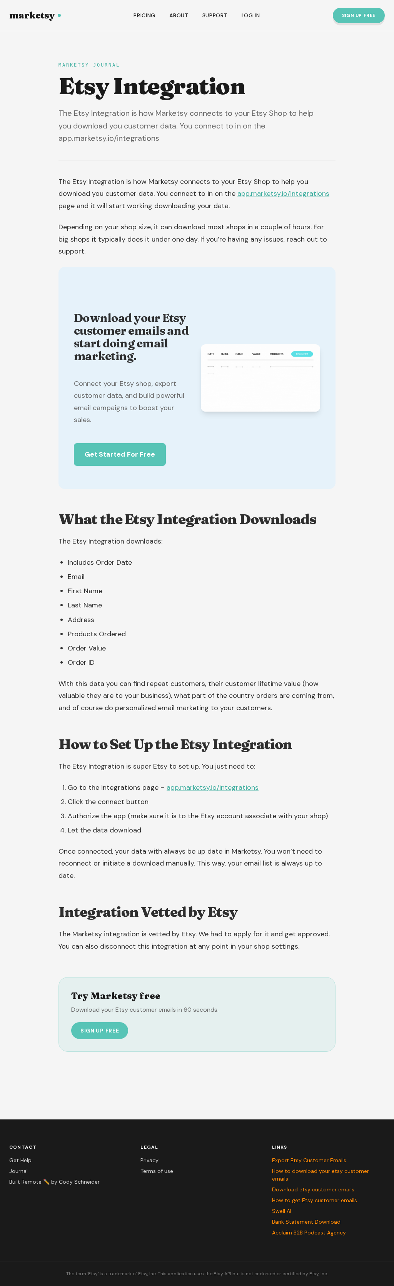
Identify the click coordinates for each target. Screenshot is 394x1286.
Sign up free (359, 15)
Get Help (20, 1160)
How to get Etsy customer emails (314, 1200)
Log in (251, 15)
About (179, 15)
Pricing (144, 15)
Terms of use (156, 1171)
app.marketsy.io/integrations (283, 193)
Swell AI (281, 1211)
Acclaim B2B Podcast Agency (309, 1232)
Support (215, 15)
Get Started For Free (120, 454)
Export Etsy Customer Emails (309, 1160)
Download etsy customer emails (313, 1189)
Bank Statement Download (306, 1221)
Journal (18, 1171)
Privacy (149, 1160)
